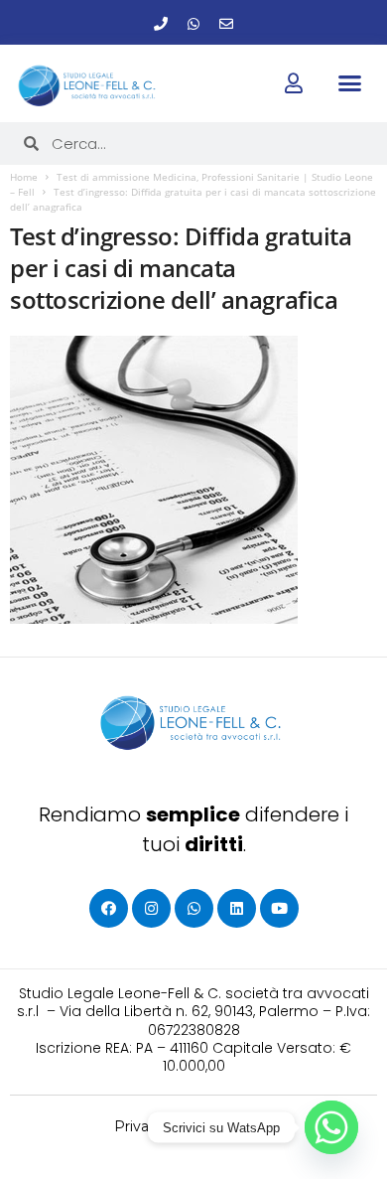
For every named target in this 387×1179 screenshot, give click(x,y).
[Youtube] (279, 908)
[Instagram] (151, 908)
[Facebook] (108, 908)
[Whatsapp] (193, 24)
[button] (349, 82)
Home (24, 177)
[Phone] (161, 24)
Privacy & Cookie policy (194, 1126)
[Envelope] (226, 24)
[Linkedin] (236, 908)
